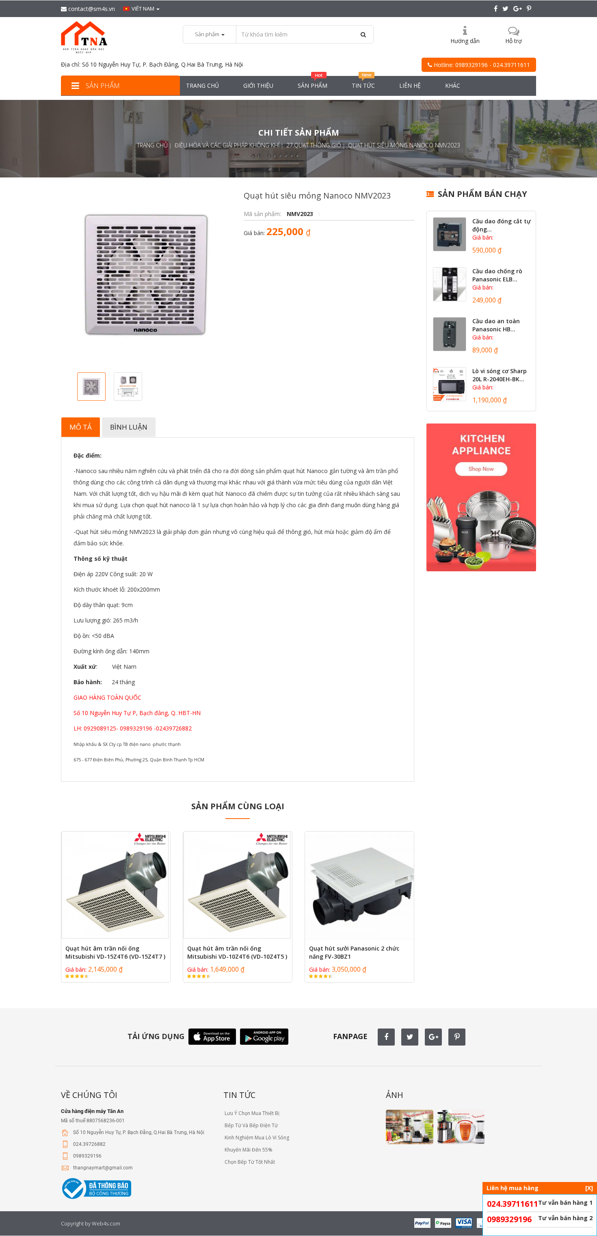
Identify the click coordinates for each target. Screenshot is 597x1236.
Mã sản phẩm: (263, 214)
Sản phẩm (102, 85)
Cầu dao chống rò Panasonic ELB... (497, 275)
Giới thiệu (258, 85)
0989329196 (509, 1219)
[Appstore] (212, 1036)
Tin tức (363, 85)
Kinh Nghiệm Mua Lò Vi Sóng (256, 1137)
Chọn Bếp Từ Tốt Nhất (249, 1161)
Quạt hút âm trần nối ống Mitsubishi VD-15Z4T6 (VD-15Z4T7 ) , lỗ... (115, 956)
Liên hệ (410, 85)
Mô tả (80, 427)
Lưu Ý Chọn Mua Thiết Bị (251, 1113)
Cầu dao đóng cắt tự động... (501, 225)
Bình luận (128, 427)
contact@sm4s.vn (91, 9)
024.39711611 (512, 1204)
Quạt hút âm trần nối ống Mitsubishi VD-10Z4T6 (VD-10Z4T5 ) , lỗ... (237, 956)
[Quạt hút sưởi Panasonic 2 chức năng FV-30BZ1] (359, 886)
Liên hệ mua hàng (540, 1188)
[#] (449, 234)
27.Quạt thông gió (313, 145)
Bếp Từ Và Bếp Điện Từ (250, 1125)
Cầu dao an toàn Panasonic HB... (496, 325)
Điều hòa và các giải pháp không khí (227, 145)
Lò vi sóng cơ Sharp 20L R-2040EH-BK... (499, 375)
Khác (452, 85)
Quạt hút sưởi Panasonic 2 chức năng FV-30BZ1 (354, 952)
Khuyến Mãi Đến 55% (248, 1149)
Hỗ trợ (513, 41)
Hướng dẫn (465, 41)
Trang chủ (202, 85)
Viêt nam (144, 8)
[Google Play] (264, 1036)
